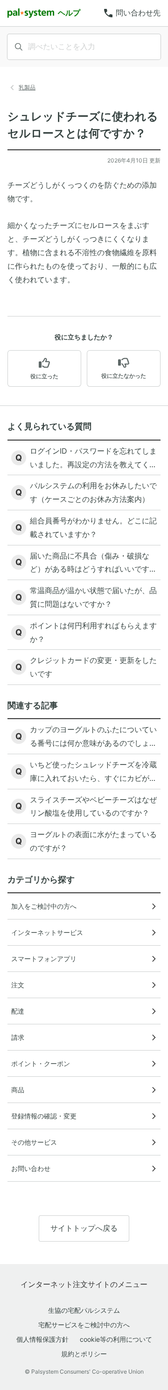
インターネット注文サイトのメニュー (84, 1284)
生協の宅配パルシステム (84, 1310)
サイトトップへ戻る (84, 1228)
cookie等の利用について (116, 1339)
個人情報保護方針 (42, 1339)
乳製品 (27, 87)
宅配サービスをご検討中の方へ (84, 1325)
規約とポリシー (84, 1354)
